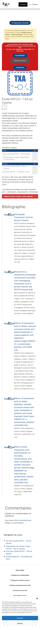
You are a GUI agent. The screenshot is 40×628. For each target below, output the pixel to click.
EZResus (14, 143)
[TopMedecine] (6, 4)
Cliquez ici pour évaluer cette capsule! (18, 196)
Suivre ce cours (20, 61)
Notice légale (20, 570)
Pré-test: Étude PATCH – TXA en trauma (17, 154)
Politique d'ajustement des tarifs (20, 585)
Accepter (20, 618)
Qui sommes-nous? (20, 595)
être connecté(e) (20, 520)
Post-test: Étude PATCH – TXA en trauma (15, 167)
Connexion (23, 4)
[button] (37, 598)
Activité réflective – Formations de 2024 (17, 172)
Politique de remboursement (20, 580)
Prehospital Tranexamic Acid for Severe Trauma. (23, 217)
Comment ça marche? (20, 590)
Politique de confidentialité (20, 575)
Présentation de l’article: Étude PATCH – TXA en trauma (17, 158)
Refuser (20, 623)
